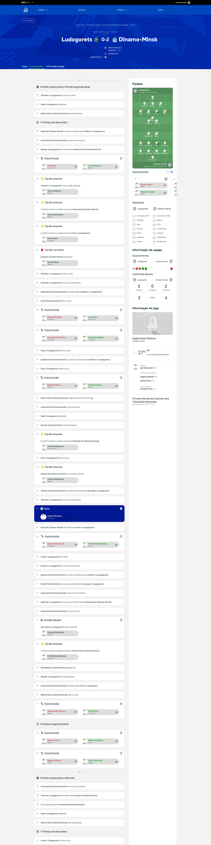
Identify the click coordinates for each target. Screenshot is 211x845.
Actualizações (36, 66)
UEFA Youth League (26, 9)
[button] (43, 9)
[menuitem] (55, 9)
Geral (24, 66)
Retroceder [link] (29, 20)
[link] (82, 9)
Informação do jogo (55, 66)
